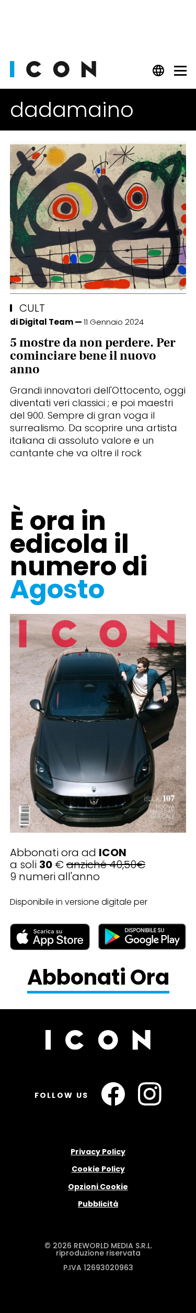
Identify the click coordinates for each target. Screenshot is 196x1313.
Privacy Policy (98, 1151)
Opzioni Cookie (98, 1186)
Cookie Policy (98, 1169)
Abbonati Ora (98, 978)
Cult (32, 308)
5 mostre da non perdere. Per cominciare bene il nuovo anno (93, 356)
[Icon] (53, 74)
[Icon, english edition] (159, 74)
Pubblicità (98, 1204)
